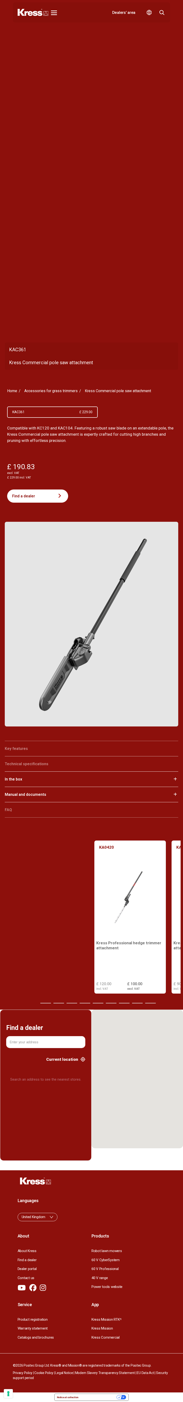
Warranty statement (33, 1328)
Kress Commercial (106, 1337)
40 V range (100, 1278)
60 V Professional (105, 1269)
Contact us (26, 1278)
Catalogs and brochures (36, 1337)
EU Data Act (145, 1373)
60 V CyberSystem (106, 1260)
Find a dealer (23, 496)
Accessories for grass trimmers (51, 391)
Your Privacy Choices (99, 1397)
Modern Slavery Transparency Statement (105, 1373)
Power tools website (107, 1287)
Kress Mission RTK (106, 1319)
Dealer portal (27, 1269)
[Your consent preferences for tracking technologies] (8, 1393)
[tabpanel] (130, 917)
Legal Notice (64, 1373)
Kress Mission (102, 1328)
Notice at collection (67, 1397)
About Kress (27, 1251)
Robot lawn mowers (107, 1251)
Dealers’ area (124, 12)
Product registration (33, 1319)
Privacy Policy (22, 1373)
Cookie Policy (43, 1373)
